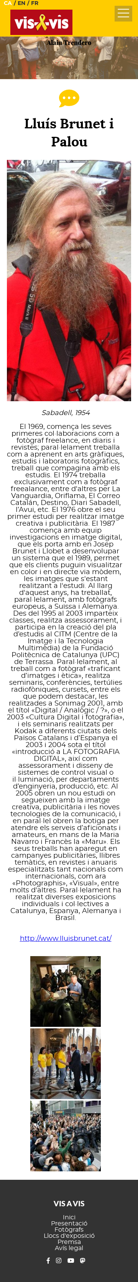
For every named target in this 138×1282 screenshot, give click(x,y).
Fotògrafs (69, 1230)
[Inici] (41, 33)
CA (8, 3)
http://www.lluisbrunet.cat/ (66, 938)
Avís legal (69, 1248)
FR (34, 3)
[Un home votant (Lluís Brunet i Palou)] (65, 992)
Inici (69, 1217)
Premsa (69, 1242)
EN (21, 3)
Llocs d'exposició (69, 1236)
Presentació (69, 1224)
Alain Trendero (69, 42)
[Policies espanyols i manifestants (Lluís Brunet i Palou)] (65, 1137)
